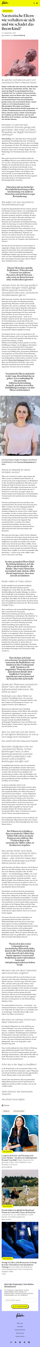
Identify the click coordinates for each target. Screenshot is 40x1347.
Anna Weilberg (19, 35)
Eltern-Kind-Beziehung (16, 360)
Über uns (20, 1323)
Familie (6, 1111)
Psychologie (19, 1111)
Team (4, 1274)
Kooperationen (20, 1330)
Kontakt (20, 1326)
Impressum (20, 1333)
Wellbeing (7, 11)
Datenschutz (20, 1336)
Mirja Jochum (6, 1219)
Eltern (25, 345)
